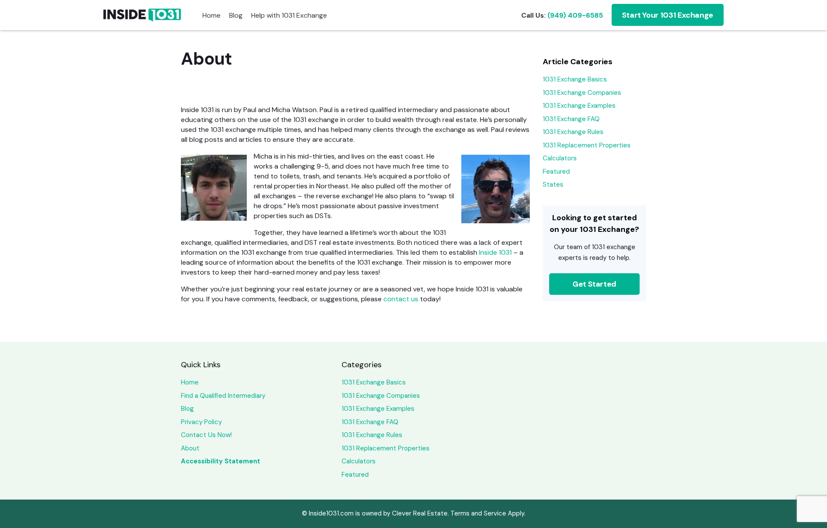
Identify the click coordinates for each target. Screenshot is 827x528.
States (553, 184)
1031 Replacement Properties (587, 145)
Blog (236, 15)
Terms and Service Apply (487, 513)
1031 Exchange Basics (575, 79)
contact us (400, 298)
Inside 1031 (495, 252)
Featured (556, 171)
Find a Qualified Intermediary (223, 395)
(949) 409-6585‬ (575, 15)
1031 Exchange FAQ (571, 119)
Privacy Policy (201, 422)
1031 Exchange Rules (573, 132)
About (190, 448)
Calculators (560, 158)
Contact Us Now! (206, 435)
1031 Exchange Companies (582, 92)
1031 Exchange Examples (579, 105)
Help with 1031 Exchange (289, 15)
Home (211, 15)
